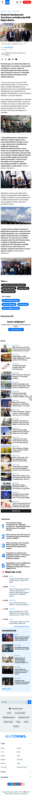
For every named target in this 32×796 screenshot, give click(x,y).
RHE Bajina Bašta (8, 288)
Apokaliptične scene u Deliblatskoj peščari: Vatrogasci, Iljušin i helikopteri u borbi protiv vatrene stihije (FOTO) (18, 565)
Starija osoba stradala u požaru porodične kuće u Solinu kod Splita (19, 580)
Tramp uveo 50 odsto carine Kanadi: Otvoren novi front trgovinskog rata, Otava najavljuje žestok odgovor (20, 440)
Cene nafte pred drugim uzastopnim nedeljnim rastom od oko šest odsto (21, 468)
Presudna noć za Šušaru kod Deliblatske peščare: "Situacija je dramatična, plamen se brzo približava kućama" (18, 555)
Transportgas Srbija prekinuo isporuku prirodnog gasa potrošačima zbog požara (21, 367)
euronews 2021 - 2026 (15, 792)
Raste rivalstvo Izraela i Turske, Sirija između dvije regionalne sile (22, 638)
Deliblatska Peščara (9, 717)
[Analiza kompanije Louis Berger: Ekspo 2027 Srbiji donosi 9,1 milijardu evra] (6, 385)
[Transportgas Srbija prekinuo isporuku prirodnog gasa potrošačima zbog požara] (6, 367)
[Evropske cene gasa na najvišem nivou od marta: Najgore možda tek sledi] (6, 422)
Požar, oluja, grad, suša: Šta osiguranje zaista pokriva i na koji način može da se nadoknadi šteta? (20, 459)
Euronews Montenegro (10, 300)
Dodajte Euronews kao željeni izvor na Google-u (15, 53)
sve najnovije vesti (21, 626)
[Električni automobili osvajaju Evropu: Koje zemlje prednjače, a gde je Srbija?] (6, 394)
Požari (26, 722)
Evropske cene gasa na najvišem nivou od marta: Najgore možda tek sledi (20, 422)
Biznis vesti (16, 11)
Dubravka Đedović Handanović (13, 285)
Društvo (17, 655)
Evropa (19, 748)
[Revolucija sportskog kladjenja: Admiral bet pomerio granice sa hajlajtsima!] (30, 398)
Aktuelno (12, 586)
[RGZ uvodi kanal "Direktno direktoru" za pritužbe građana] (6, 376)
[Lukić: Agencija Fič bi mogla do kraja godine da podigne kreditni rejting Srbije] (1, 398)
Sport (18, 755)
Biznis (9, 11)
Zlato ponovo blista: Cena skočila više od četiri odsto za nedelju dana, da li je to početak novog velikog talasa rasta (21, 477)
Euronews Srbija (20, 713)
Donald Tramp (8, 722)
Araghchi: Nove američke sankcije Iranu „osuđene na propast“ (22, 682)
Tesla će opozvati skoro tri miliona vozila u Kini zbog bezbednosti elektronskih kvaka (21, 505)
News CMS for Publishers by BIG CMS (16, 793)
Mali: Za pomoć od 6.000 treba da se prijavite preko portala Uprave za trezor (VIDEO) (21, 349)
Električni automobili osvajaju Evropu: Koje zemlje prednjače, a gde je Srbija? (21, 394)
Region (11, 576)
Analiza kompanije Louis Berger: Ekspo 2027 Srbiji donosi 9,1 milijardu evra (21, 385)
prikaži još (16, 511)
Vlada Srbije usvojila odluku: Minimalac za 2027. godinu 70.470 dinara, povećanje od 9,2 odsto (21, 358)
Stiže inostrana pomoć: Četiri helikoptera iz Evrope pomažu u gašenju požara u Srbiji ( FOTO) (19, 613)
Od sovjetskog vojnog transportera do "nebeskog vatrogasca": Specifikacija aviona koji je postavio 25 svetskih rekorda (18, 526)
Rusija (18, 722)
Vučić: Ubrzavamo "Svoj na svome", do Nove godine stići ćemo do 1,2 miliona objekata (21, 413)
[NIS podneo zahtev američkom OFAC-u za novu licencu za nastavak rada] (6, 486)
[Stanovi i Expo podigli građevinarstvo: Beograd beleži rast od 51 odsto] (6, 431)
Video (18, 763)
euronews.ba (9, 630)
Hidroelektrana (8, 291)
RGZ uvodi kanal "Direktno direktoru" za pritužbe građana (21, 376)
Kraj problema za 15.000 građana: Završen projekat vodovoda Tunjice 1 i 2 (21, 660)
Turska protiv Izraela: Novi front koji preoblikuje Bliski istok (19, 622)
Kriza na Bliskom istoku (11, 308)
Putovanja (20, 759)
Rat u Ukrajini (23, 304)
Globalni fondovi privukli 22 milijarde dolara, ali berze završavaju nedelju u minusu (21, 495)
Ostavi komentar (16, 329)
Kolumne (3, 763)
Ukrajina (16, 726)
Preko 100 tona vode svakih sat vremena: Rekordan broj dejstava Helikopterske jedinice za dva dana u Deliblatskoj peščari (19, 592)
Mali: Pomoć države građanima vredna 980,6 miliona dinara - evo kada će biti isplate (20, 404)
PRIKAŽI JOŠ (6, 689)
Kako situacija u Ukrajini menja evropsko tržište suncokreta (20, 450)
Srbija (2, 748)
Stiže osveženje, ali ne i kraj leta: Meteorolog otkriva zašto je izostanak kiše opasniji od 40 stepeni (17, 545)
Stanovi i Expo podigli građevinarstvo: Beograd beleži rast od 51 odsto (20, 431)
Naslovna (3, 11)
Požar (9, 713)
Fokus (11, 619)
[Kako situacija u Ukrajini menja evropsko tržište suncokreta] (6, 449)
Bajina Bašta (23, 288)
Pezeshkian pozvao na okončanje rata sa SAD (22, 648)
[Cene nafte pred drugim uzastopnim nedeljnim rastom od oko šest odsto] (6, 467)
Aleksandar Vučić (24, 717)
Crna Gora (4, 767)
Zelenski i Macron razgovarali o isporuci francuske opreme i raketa (21, 671)
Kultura (3, 755)
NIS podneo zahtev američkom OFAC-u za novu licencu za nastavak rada (20, 486)
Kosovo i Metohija (9, 304)
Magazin (3, 759)
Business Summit (21, 767)
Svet (2, 752)
